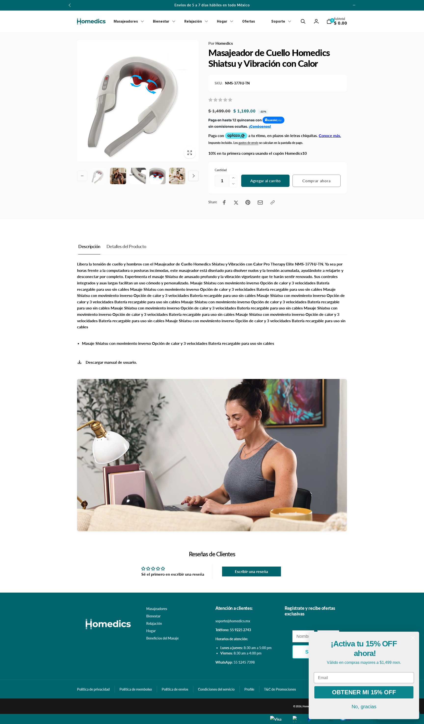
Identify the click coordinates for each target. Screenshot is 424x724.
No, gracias (364, 706)
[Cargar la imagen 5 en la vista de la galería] (177, 176)
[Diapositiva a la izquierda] (70, 5)
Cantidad (221, 170)
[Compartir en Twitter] (236, 202)
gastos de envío (248, 143)
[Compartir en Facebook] (224, 202)
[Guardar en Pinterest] (247, 202)
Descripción (89, 246)
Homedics (220, 43)
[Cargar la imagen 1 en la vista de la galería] (98, 176)
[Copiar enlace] (272, 202)
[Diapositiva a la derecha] (354, 5)
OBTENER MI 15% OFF (364, 692)
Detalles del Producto (126, 246)
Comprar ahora (316, 180)
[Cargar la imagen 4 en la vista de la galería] (157, 176)
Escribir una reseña (251, 571)
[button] (303, 21)
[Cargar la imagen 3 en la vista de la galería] (138, 176)
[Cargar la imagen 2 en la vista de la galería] (118, 176)
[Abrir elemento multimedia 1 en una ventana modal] (138, 101)
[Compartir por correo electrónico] (260, 202)
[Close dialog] (413, 638)
